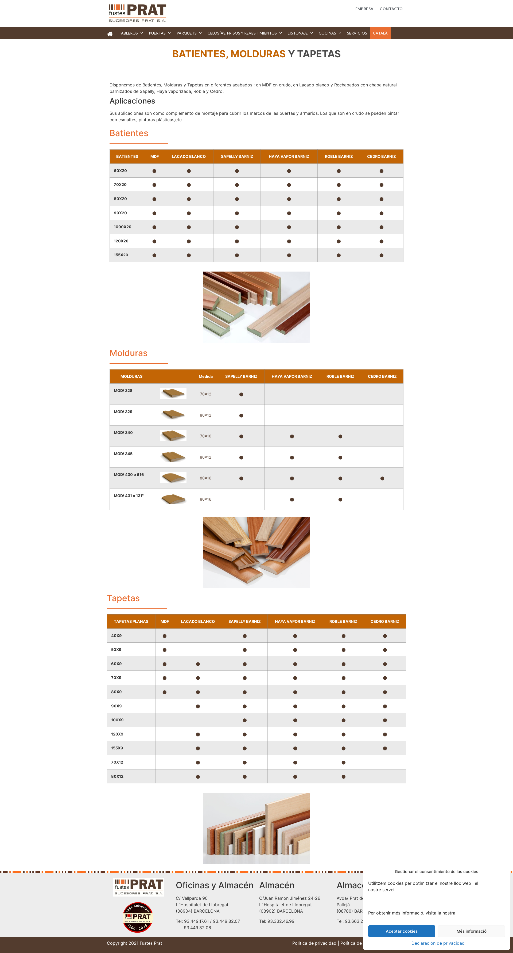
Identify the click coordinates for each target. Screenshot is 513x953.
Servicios (357, 33)
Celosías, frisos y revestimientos (242, 33)
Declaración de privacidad (438, 943)
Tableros (128, 33)
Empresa (364, 8)
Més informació (472, 931)
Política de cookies (359, 943)
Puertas (157, 33)
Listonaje (298, 33)
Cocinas (327, 33)
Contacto (391, 8)
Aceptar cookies (402, 931)
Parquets (187, 33)
